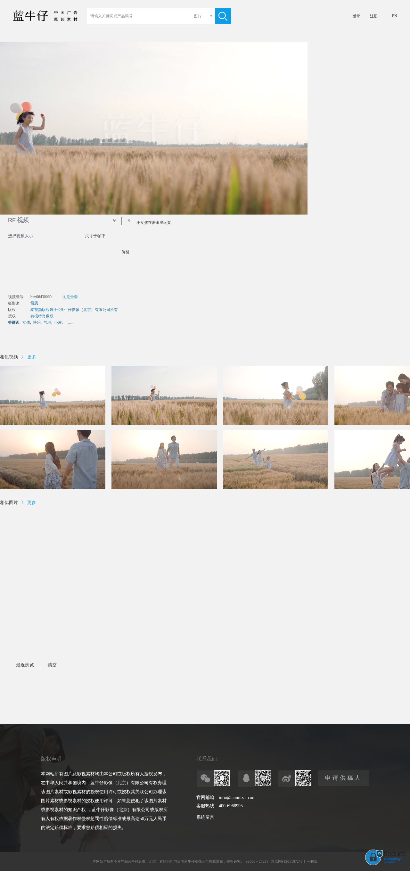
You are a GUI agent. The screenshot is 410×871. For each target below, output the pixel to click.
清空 (52, 665)
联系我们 (206, 758)
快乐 (37, 322)
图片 (197, 16)
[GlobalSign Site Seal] (385, 864)
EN (394, 16)
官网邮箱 (205, 797)
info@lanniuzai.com (237, 797)
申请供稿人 (343, 778)
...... (71, 322)
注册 (374, 16)
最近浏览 (25, 665)
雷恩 (34, 303)
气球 (47, 322)
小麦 (58, 322)
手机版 (312, 861)
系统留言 (205, 817)
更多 (31, 356)
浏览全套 (70, 297)
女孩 (26, 322)
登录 (356, 16)
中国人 (14, 322)
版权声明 (51, 758)
